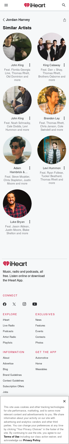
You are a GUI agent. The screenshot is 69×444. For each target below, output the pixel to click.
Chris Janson (48, 126)
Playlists (7, 342)
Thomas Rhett (20, 73)
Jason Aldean (20, 226)
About (6, 357)
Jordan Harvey (18, 19)
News (38, 319)
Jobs (5, 392)
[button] (30, 65)
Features (40, 325)
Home (38, 363)
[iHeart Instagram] (24, 304)
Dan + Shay (55, 69)
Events (39, 331)
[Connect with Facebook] (4, 304)
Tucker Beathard (51, 176)
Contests (40, 337)
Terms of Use (11, 436)
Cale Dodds (14, 126)
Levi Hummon (17, 127)
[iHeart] (34, 5)
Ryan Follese (55, 172)
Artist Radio (9, 337)
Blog (5, 369)
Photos (39, 342)
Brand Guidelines (12, 375)
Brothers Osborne (49, 76)
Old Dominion (14, 76)
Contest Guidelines (13, 380)
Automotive (41, 357)
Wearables (41, 369)
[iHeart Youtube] (34, 304)
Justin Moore (13, 230)
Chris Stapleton (13, 180)
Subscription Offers (13, 386)
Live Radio (9, 325)
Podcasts (8, 331)
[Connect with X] (14, 304)
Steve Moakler (20, 176)
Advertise (8, 363)
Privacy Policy (31, 440)
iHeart (6, 319)
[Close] (64, 401)
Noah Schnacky (20, 123)
